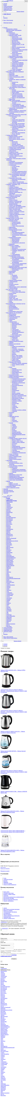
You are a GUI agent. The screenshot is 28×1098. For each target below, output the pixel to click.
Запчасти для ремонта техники (16, 211)
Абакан (8, 503)
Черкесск (8, 621)
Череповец (9, 619)
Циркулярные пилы (17, 372)
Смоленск (8, 590)
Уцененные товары (11, 486)
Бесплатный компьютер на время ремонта (13, 897)
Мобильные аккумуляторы (15, 188)
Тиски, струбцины (13, 454)
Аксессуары (15, 277)
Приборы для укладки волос (19, 249)
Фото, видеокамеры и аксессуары (17, 174)
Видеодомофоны (13, 307)
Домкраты (14, 468)
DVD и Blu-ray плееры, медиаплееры (18, 183)
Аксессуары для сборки (15, 70)
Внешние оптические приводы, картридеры (17, 95)
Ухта (7, 613)
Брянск (8, 515)
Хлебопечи (12, 285)
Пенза (7, 574)
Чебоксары (9, 617)
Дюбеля (14, 425)
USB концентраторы (17, 93)
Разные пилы (15, 373)
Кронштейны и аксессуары (15, 311)
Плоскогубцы (15, 403)
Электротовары (13, 321)
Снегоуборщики (16, 451)
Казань (5, 5)
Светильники (15, 329)
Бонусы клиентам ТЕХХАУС (10, 899)
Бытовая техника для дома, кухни (14, 218)
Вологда (8, 525)
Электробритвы (16, 254)
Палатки (11, 294)
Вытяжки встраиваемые (18, 257)
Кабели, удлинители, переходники (17, 110)
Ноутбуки (14, 117)
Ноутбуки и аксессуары (15, 115)
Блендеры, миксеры (14, 219)
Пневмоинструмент (14, 375)
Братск (8, 513)
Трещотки (14, 411)
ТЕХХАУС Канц (7, 10)
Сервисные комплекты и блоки (17, 214)
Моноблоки (12, 32)
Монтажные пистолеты (18, 394)
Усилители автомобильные (15, 478)
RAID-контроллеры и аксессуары (17, 67)
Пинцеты (14, 402)
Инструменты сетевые (17, 145)
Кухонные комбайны (14, 266)
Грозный (8, 527)
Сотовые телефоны (14, 187)
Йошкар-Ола (9, 534)
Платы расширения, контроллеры (17, 54)
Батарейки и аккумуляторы (15, 207)
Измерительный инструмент (16, 341)
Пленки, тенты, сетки (17, 441)
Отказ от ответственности (9, 884)
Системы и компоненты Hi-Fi (19, 171)
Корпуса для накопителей (18, 97)
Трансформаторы (16, 330)
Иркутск (8, 533)
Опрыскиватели (16, 446)
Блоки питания (15, 48)
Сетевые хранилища (14, 154)
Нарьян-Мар (9, 552)
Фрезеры (14, 368)
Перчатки (14, 420)
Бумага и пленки (13, 200)
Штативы (14, 176)
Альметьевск (9, 499)
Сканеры (11, 78)
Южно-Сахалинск (10, 623)
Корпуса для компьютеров (18, 47)
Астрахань (8, 508)
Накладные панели (16, 324)
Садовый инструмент (17, 448)
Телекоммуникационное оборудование (15, 150)
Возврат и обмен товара (9, 894)
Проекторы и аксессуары (15, 178)
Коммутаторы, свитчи (14, 137)
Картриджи (12, 198)
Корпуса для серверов (17, 65)
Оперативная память (17, 39)
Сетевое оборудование (11, 135)
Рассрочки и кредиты (8, 491)
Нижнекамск (9, 502)
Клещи (13, 391)
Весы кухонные (13, 228)
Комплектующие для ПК (15, 35)
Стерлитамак (9, 595)
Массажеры (15, 248)
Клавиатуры (15, 82)
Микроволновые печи (17, 268)
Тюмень (8, 607)
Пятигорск (9, 581)
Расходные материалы (11, 197)
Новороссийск (9, 561)
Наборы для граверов (17, 356)
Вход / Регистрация (8, 636)
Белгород (8, 511)
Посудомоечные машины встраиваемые (18, 259)
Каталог (5, 27)
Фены (13, 253)
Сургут (8, 596)
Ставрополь (9, 592)
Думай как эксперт (8, 879)
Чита (7, 622)
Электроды (15, 338)
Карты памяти (15, 92)
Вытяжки (14, 231)
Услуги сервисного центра (12, 487)
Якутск (8, 625)
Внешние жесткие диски (18, 91)
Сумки (13, 118)
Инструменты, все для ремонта (14, 312)
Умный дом (12, 305)
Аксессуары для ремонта (18, 350)
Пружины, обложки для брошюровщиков (15, 203)
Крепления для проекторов (18, 179)
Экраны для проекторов (18, 181)
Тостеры (11, 282)
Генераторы (12, 319)
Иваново (8, 530)
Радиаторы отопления (14, 316)
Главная (5, 644)
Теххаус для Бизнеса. (8, 900)
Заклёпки (14, 430)
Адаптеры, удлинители (17, 349)
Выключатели (15, 323)
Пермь (7, 575)
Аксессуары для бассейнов (18, 292)
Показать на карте (5, 871)
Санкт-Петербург (10, 584)
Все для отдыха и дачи (11, 289)
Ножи (10, 301)
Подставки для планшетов (18, 132)
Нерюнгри (8, 555)
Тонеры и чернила (13, 215)
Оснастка (11, 345)
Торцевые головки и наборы (19, 409)
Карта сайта (6, 891)
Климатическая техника (15, 237)
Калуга (8, 537)
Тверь (7, 601)
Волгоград (8, 522)
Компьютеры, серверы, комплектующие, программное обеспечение (13, 30)
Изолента (14, 327)
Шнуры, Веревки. (16, 439)
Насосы (14, 444)
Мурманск (8, 550)
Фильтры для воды (13, 284)
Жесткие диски (15, 41)
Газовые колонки (16, 222)
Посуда (11, 273)
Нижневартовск (10, 556)
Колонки (14, 167)
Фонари (11, 302)
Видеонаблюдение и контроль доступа (15, 303)
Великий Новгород (11, 517)
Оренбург (8, 572)
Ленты (10, 413)
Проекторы (15, 180)
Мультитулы (12, 297)
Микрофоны (15, 168)
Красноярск (9, 544)
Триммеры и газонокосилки (19, 452)
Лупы (13, 365)
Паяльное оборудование (15, 362)
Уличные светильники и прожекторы (18, 333)
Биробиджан (9, 512)
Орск (7, 573)
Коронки (14, 354)
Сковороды (15, 276)
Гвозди (13, 424)
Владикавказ (9, 520)
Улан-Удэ (8, 608)
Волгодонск (9, 524)
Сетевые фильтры (16, 104)
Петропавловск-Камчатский (13, 578)
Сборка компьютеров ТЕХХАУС (11, 915)
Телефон (3, 948)
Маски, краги (15, 340)
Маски (13, 417)
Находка (8, 553)
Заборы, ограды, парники (18, 442)
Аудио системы (16, 166)
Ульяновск (8, 609)
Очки (13, 419)
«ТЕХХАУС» (4, 922)
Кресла (11, 482)
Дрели (10, 320)
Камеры (11, 473)
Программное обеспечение (15, 56)
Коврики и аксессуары (17, 86)
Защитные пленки (13, 190)
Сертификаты (6, 913)
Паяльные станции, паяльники (19, 363)
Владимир (8, 521)
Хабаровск (9, 614)
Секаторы (14, 450)
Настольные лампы (17, 334)
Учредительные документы (10, 911)
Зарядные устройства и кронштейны (17, 128)
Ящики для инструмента (15, 459)
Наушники (14, 170)
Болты (13, 429)
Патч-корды (15, 143)
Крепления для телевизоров (16, 162)
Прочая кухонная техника (15, 280)
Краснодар (9, 543)
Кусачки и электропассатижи (19, 395)
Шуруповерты (12, 314)
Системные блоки (13, 34)
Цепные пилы (15, 371)
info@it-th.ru (14, 638)
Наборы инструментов (14, 343)
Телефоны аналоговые (14, 196)
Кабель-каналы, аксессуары (16, 153)
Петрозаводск (9, 577)
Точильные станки (13, 455)
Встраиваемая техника (14, 255)
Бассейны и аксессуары (15, 290)
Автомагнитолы (13, 461)
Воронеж (8, 526)
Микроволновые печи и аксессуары (18, 267)
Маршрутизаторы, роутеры (15, 136)
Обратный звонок (7, 22)
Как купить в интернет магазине (11, 909)
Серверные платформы (17, 62)
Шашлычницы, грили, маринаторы (17, 286)
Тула (7, 605)
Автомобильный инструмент (19, 470)
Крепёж (11, 422)
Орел (7, 570)
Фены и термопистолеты (15, 456)
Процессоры (15, 36)
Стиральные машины (17, 233)
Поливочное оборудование (18, 447)
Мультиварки (12, 271)
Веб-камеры (12, 98)
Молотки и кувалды (17, 397)
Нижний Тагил (10, 559)
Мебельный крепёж (17, 433)
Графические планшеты (18, 84)
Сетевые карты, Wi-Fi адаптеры (17, 148)
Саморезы (14, 426)
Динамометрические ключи (19, 378)
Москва (8, 548)
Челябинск (9, 618)
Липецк (8, 546)
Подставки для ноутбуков (18, 123)
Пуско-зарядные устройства (16, 465)
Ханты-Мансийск (10, 616)
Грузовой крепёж (16, 432)
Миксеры (14, 347)
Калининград (9, 535)
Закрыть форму (20, 11)
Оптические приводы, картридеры (17, 51)
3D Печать (11, 73)
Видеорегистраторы (14, 308)
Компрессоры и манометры (18, 469)
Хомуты (14, 435)
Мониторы (12, 74)
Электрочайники (13, 288)
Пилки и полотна (16, 358)
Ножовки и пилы (16, 399)
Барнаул (8, 509)
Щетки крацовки (16, 360)
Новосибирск (9, 562)
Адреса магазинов (7, 6)
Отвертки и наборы (17, 400)
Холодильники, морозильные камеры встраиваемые (19, 264)
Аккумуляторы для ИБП (18, 105)
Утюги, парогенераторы (18, 225)
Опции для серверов (17, 69)
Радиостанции (12, 293)
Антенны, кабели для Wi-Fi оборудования (16, 156)
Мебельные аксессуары (15, 485)
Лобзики (11, 342)
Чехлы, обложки (16, 133)
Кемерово (8, 539)
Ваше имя (3, 942)
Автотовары (9, 460)
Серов (7, 588)
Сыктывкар (9, 597)
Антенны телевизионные (15, 163)
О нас (4, 878)
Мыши (13, 83)
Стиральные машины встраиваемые (17, 261)
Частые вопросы (7, 914)
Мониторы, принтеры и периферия (15, 71)
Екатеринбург (9, 529)
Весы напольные (16, 246)
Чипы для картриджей (14, 209)
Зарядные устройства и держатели (17, 189)
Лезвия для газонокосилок (18, 346)
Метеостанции (15, 240)
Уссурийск (8, 610)
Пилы (10, 367)
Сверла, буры (15, 359)
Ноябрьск (8, 566)
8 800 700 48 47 (7, 638)
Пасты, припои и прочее (18, 364)
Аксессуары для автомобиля (16, 479)
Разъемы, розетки (16, 144)
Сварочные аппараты (14, 336)
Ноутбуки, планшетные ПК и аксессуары (16, 114)
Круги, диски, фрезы (17, 355)
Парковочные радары (14, 476)
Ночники (14, 325)
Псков (7, 579)
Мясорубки (12, 272)
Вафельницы (12, 227)
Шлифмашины (12, 457)
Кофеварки (12, 244)
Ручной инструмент (14, 377)
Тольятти (8, 603)
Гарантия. (5, 895)
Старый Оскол (9, 594)
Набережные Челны (11, 500)
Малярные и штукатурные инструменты (18, 383)
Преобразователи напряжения (16, 477)
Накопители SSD (16, 43)
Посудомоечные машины (18, 232)
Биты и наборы (16, 351)
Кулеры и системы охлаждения (19, 49)
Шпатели (14, 389)
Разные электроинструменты (16, 376)
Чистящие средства (14, 216)
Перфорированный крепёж (18, 434)
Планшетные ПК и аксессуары (16, 124)
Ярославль (8, 626)
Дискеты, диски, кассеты (15, 210)
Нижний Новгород (11, 557)
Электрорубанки (13, 317)
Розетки (14, 328)
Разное (13, 404)
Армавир (8, 505)
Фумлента (11, 412)
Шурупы (14, 428)
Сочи (7, 591)
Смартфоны (12, 185)
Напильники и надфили (18, 398)
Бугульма (8, 516)
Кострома (8, 542)
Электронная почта (5, 945)
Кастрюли (14, 275)
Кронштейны (15, 270)
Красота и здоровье (14, 245)
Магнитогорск (9, 547)
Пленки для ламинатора (15, 205)
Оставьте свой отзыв (8, 893)
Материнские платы (17, 38)
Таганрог (8, 599)
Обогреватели (15, 241)
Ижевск (8, 531)
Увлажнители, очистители (18, 242)
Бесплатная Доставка (8, 898)
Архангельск (9, 507)
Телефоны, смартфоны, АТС (13, 184)
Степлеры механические (18, 380)
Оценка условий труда (9, 918)
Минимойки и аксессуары (15, 474)
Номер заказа (4, 938)
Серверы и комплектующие (16, 57)
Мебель (8, 481)
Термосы (14, 279)
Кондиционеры (16, 238)
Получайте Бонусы (8, 490)
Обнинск (8, 568)
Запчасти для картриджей (15, 201)
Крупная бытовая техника (15, 229)
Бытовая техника (13, 220)
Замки (10, 415)
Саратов (8, 587)
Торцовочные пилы (17, 369)
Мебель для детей (13, 483)
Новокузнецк (9, 560)
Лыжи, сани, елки (13, 298)
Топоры (14, 408)
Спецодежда (15, 421)
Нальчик (8, 551)
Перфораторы (12, 315)
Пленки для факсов (14, 213)
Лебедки (14, 472)
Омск (7, 569)
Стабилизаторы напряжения (19, 106)
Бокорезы (14, 386)
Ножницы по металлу (17, 381)
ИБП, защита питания (14, 100)
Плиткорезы (12, 437)
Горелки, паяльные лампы (15, 299)
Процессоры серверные (18, 64)
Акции (5, 908)
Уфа (7, 612)
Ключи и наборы (16, 393)
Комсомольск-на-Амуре (12, 540)
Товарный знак (7, 917)
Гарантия (5, 492)
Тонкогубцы (15, 407)
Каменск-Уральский (11, 538)
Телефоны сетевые (13, 152)
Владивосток (9, 518)
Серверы (14, 58)
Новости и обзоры (7, 910)
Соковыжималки (13, 281)
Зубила (14, 352)
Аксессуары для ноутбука (18, 119)
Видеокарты (15, 40)
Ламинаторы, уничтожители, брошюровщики (16, 108)
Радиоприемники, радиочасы (19, 172)
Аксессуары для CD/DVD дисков (17, 206)
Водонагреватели (16, 223)
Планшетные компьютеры (18, 126)
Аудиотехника (12, 165)
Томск (7, 604)
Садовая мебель (13, 295)
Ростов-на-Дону (10, 582)
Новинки (5, 489)
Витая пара (15, 141)
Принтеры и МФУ (13, 75)
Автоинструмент (13, 467)
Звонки (11, 310)
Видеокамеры (12, 306)
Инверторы (15, 337)
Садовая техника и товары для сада (17, 438)
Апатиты (8, 504)
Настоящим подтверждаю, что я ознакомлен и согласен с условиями (13, 955)
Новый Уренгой (10, 565)
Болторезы (14, 387)
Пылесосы (14, 224)
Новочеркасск (9, 564)
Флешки (14, 89)
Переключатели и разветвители (17, 146)
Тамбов (8, 600)
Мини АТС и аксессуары (15, 194)
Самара (8, 583)
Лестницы (14, 443)
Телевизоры (12, 161)
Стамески (14, 406)
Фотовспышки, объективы (18, 175)
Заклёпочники (15, 390)
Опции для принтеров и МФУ (16, 76)
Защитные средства (14, 416)
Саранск (8, 586)
